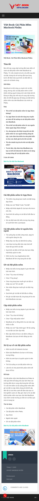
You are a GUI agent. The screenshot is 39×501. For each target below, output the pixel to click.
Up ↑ (35, 497)
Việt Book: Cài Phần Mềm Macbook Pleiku (17, 26)
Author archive (10, 459)
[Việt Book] (19, 6)
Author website (14, 459)
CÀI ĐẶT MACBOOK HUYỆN (15, 470)
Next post (9, 479)
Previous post (11, 476)
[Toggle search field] (36, 15)
